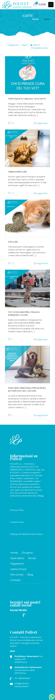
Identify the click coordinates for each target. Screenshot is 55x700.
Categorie (12, 45)
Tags (24, 45)
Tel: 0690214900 (22, 678)
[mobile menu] (50, 4)
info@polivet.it (22, 683)
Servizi (32, 558)
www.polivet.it (22, 686)
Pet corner (17, 574)
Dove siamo (17, 558)
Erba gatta (13, 241)
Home (35, 19)
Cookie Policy (17, 522)
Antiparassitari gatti (17, 171)
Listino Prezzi (18, 569)
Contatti (15, 580)
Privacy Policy (17, 510)
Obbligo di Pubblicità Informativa (26, 534)
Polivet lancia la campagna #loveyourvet (27, 98)
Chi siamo (27, 552)
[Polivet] (17, 4)
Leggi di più (42, 123)
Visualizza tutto (40, 48)
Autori (35, 45)
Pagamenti (17, 563)
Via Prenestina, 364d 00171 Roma (28, 670)
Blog (30, 574)
